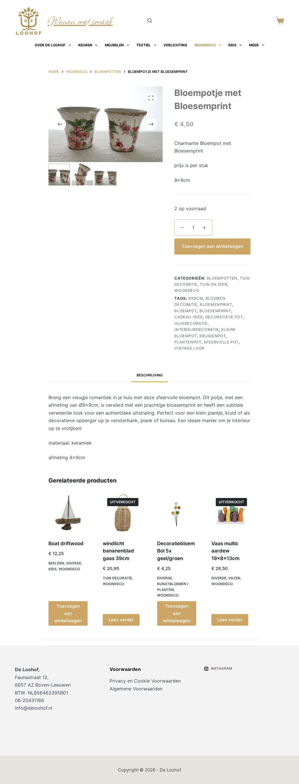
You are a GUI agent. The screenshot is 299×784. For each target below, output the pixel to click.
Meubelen (114, 45)
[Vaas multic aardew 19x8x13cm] (231, 513)
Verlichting (175, 45)
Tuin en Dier (213, 284)
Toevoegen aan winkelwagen (212, 246)
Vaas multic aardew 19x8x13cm (225, 551)
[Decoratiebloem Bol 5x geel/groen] (176, 513)
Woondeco (205, 45)
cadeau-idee (188, 317)
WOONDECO (186, 290)
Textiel (143, 45)
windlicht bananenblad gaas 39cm (118, 551)
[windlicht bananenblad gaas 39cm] (122, 513)
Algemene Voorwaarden (135, 689)
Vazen (234, 578)
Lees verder (121, 619)
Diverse (73, 563)
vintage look (189, 348)
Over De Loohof (50, 45)
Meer (254, 45)
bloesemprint (215, 310)
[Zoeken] (149, 20)
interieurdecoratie (196, 329)
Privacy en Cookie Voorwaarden (145, 681)
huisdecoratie (190, 323)
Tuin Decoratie (117, 578)
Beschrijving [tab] (150, 375)
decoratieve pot (224, 317)
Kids (232, 45)
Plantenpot (187, 342)
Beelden (56, 563)
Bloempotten (222, 278)
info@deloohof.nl (33, 708)
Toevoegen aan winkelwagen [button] (68, 613)
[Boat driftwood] (68, 513)
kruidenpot (212, 336)
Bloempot (185, 310)
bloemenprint (216, 304)
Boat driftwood (66, 543)
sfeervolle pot (221, 342)
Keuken (85, 45)
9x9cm (195, 298)
